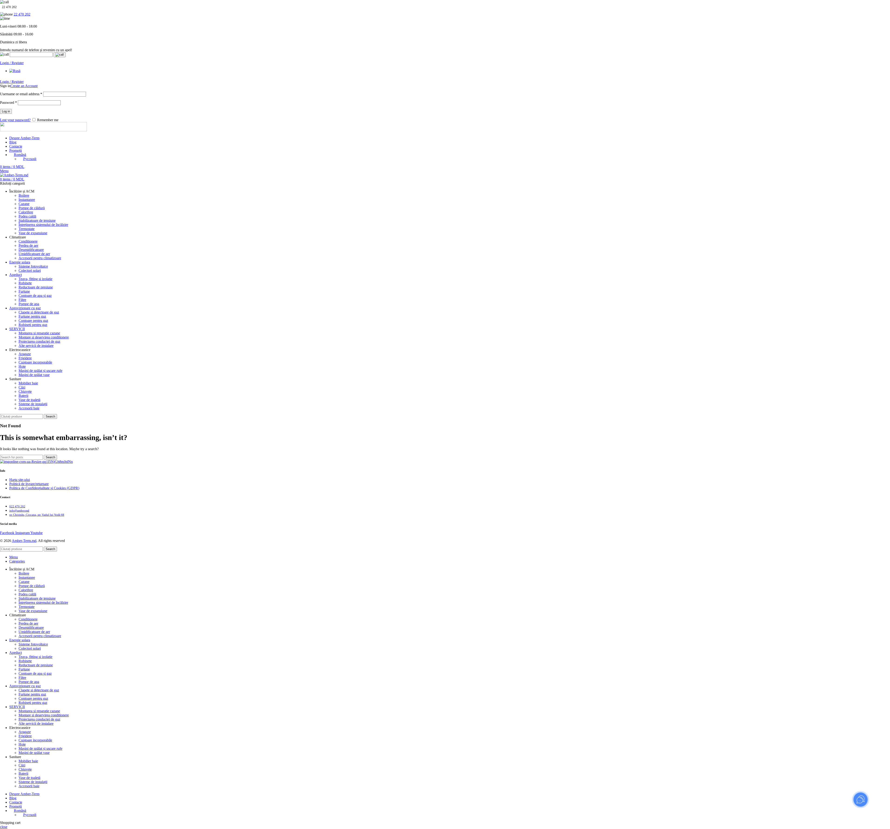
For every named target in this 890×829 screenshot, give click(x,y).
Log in (6, 111)
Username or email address (21, 94)
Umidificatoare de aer (34, 254)
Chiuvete (25, 391)
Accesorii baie (29, 408)
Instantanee (27, 200)
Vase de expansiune (33, 233)
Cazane (24, 204)
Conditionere (28, 241)
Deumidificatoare (31, 250)
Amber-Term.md (24, 541)
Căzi (22, 387)
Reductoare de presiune (36, 287)
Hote (22, 366)
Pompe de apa (29, 304)
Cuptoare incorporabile (35, 362)
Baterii (23, 396)
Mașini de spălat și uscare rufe (40, 371)
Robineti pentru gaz (33, 325)
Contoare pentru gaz (33, 321)
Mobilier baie (28, 383)
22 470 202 (22, 14)
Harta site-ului (19, 480)
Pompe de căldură (32, 208)
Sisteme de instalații (33, 404)
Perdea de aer (28, 245)
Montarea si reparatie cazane (39, 333)
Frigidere (25, 358)
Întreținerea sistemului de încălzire (43, 225)
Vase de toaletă (29, 400)
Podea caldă (27, 216)
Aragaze (25, 354)
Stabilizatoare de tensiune (37, 220)
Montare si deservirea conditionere (44, 337)
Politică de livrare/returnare (29, 484)
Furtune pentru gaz (32, 316)
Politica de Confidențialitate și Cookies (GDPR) (44, 488)
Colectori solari (30, 270)
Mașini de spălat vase (34, 375)
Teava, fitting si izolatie (35, 279)
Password (8, 102)
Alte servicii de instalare (36, 346)
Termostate (27, 229)
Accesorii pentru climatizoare (40, 258)
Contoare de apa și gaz (35, 295)
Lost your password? (15, 120)
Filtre (22, 300)
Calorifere (26, 212)
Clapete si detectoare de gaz (39, 312)
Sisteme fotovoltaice (33, 266)
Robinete (25, 283)
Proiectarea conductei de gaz (39, 341)
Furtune (24, 291)
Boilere (24, 195)
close (3, 827)
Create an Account (24, 86)
